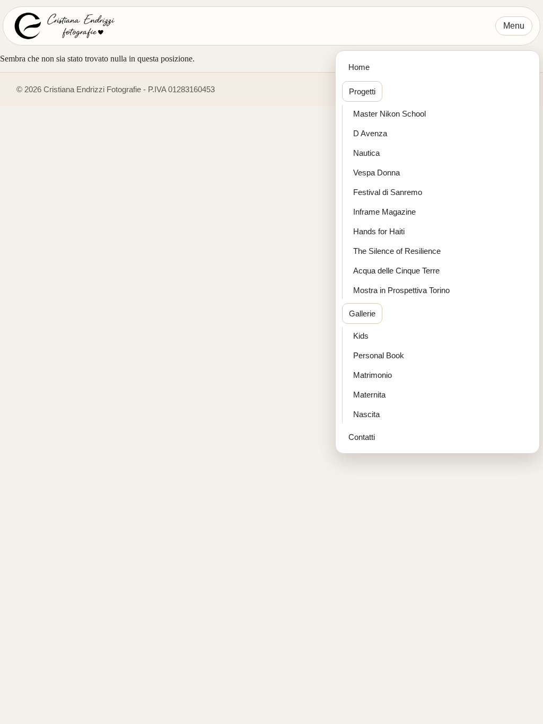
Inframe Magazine (384, 211)
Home (359, 67)
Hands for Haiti (379, 231)
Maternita (369, 394)
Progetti (362, 91)
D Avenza (370, 133)
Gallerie (362, 313)
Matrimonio (372, 374)
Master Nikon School (389, 113)
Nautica (366, 152)
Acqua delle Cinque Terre (396, 270)
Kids (361, 335)
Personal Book (378, 355)
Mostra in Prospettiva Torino (401, 290)
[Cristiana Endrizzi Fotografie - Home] (63, 26)
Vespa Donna (376, 172)
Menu (513, 25)
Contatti (361, 437)
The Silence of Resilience (397, 250)
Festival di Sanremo (387, 192)
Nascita (366, 414)
